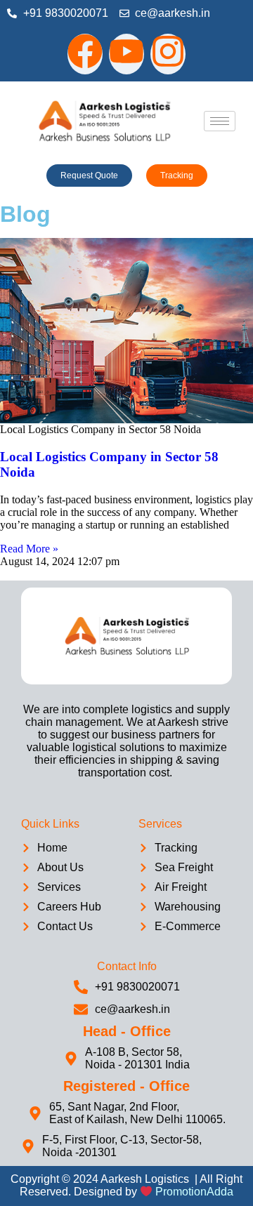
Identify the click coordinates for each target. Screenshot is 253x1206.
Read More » (29, 549)
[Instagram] (168, 54)
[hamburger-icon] (219, 121)
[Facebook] (85, 54)
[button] (89, 175)
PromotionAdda (194, 1192)
